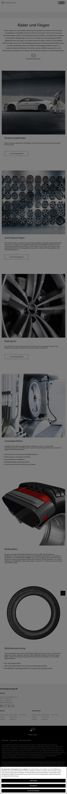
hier (17, 776)
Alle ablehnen (33, 785)
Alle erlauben (33, 780)
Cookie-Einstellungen (33, 790)
